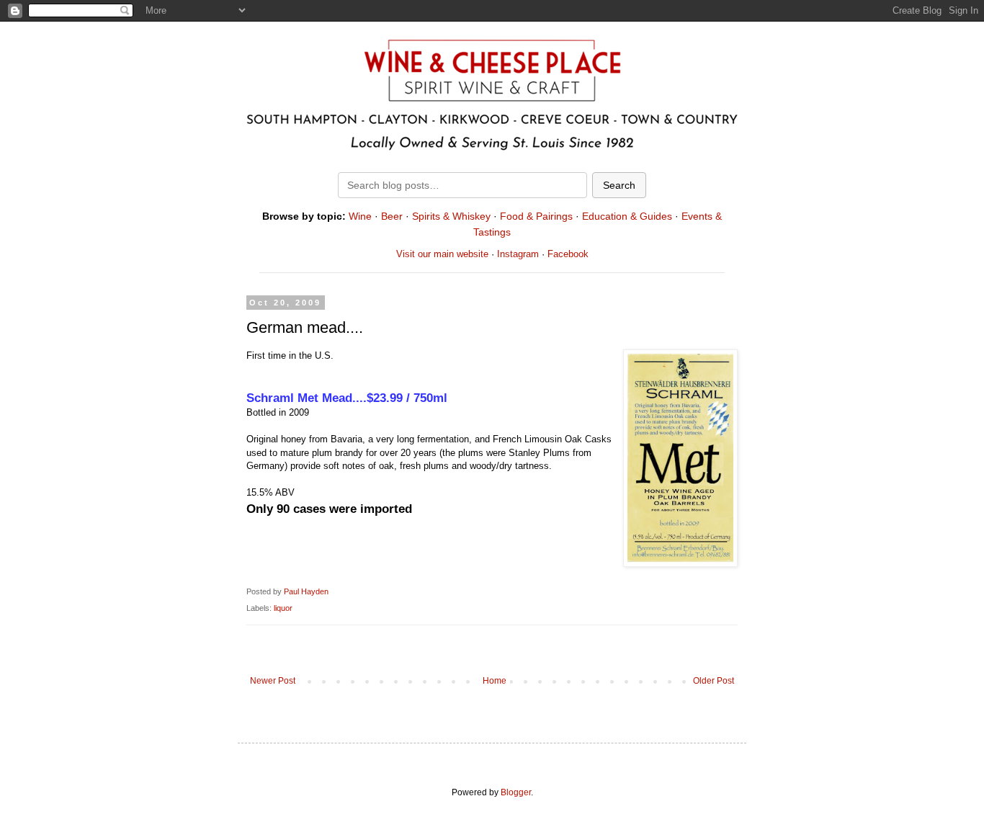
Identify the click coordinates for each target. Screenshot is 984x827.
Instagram (518, 254)
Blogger (516, 792)
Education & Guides (627, 216)
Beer (392, 216)
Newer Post (272, 681)
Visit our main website (442, 254)
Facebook (568, 254)
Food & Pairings (536, 216)
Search (619, 185)
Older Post (713, 681)
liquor (283, 608)
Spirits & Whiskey (451, 216)
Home (494, 681)
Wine (360, 216)
